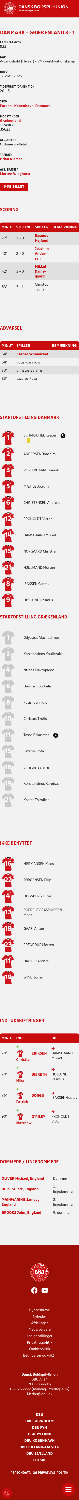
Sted (3, 101)
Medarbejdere (40, 1329)
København (24, 106)
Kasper (40, 435)
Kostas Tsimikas (36, 800)
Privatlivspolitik (39, 1342)
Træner (6, 155)
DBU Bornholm (39, 1421)
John (13, 1213)
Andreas (41, 503)
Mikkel (39, 535)
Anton (33, 929)
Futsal (39, 1460)
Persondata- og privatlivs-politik (39, 1473)
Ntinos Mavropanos (38, 670)
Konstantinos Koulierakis (43, 654)
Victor (37, 519)
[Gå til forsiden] (34, 8)
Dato (3, 72)
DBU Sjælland (39, 1454)
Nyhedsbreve (39, 1310)
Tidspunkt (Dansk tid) (17, 87)
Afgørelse (8, 140)
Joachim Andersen (42, 253)
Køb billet (14, 186)
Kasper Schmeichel (32, 354)
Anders (36, 961)
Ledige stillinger (39, 1336)
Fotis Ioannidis (35, 702)
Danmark (43, 106)
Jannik (41, 470)
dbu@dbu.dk (42, 1394)
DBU (39, 1415)
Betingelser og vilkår (39, 1355)
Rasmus (38, 600)
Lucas (37, 896)
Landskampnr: (11, 42)
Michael (15, 1179)
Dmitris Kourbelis (37, 686)
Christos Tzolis (35, 719)
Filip (37, 880)
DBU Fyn (39, 1428)
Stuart (12, 1189)
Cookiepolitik (39, 1349)
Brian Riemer (11, 159)
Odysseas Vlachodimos (41, 638)
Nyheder (39, 1316)
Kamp (4, 57)
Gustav (36, 584)
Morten (39, 568)
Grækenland (10, 121)
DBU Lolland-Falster (39, 1447)
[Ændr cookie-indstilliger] (7, 1493)
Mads (38, 864)
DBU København (39, 1441)
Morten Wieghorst (15, 174)
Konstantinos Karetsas (41, 784)
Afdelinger (39, 1323)
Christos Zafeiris (36, 767)
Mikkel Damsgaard (40, 271)
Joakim (36, 486)
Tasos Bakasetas (36, 735)
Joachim (39, 454)
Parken (6, 106)
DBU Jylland (39, 1434)
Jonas (33, 977)
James (20, 1200)
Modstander (9, 116)
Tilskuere (7, 125)
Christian (40, 551)
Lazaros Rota (33, 751)
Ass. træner (9, 170)
